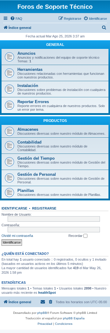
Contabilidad (29, 142)
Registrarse (44, 208)
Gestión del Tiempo (36, 158)
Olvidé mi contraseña (17, 236)
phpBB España (74, 318)
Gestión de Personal (36, 174)
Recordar (75, 236)
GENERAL (55, 45)
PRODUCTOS (55, 121)
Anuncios (26, 53)
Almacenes (27, 129)
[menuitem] (16, 18)
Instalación (27, 85)
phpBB (42, 312)
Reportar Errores (33, 101)
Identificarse (14, 208)
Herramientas (29, 69)
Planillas (25, 190)
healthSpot (47, 292)
